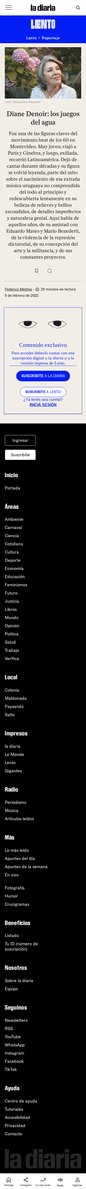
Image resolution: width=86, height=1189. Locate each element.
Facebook (14, 1061)
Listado (12, 935)
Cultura (12, 552)
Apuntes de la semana (26, 866)
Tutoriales (14, 1109)
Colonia (12, 690)
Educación (15, 576)
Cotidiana (14, 544)
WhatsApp (15, 1045)
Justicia (12, 601)
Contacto (13, 1133)
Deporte (13, 560)
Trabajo (12, 650)
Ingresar (20, 440)
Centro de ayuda (21, 1101)
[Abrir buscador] (78, 8)
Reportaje (51, 38)
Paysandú (14, 706)
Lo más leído (17, 850)
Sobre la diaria (19, 980)
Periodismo (15, 802)
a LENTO (43, 392)
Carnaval (13, 527)
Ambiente (14, 519)
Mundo (11, 617)
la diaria (12, 746)
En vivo (12, 875)
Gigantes (13, 770)
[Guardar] (36, 270)
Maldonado (16, 698)
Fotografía (15, 888)
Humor (11, 896)
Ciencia (12, 535)
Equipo (11, 988)
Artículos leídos (19, 818)
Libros (11, 609)
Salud (10, 642)
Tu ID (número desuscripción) (21, 946)
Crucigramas (17, 904)
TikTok (11, 1069)
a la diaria (43, 376)
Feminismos (16, 585)
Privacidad (15, 1125)
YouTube (13, 1036)
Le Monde (14, 754)
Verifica (12, 658)
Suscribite (20, 454)
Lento (31, 38)
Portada (12, 488)
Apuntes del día (20, 858)
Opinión (12, 625)
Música (11, 810)
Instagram (14, 1053)
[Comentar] (49, 270)
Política (12, 634)
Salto (10, 714)
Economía (14, 568)
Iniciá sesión (43, 405)
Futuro (11, 593)
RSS (9, 1028)
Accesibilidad (17, 1117)
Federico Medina (18, 289)
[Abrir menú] (8, 8)
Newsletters (16, 1020)
